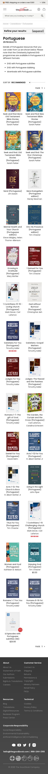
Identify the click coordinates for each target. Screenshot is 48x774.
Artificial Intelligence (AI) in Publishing (20, 737)
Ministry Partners (31, 684)
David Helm (12, 459)
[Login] (38, 9)
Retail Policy (29, 688)
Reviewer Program (11, 714)
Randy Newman (34, 199)
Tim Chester (35, 235)
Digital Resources (11, 710)
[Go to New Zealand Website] (30, 757)
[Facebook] (29, 744)
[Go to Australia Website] (24, 757)
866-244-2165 (38, 751)
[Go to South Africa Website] (36, 757)
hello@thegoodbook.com (16, 751)
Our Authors (8, 674)
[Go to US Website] (18, 757)
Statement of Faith (12, 670)
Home (5, 23)
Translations (15, 23)
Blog (5, 703)
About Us (7, 667)
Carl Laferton (14, 313)
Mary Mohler (12, 276)
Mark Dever (10, 312)
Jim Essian (12, 193)
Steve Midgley (9, 237)
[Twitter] (24, 744)
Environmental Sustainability (16, 733)
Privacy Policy (30, 707)
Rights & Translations (13, 681)
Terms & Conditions (33, 710)
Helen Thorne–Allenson (13, 239)
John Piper (34, 492)
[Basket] (44, 10)
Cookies (27, 703)
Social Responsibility (12, 730)
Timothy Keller (12, 348)
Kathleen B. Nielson (12, 569)
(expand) (38, 31)
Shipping (28, 670)
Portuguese (28, 23)
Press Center (9, 717)
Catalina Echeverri (34, 425)
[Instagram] (34, 744)
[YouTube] (19, 744)
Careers (6, 684)
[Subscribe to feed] (13, 744)
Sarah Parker (13, 124)
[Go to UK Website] (12, 757)
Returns (27, 674)
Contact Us (29, 667)
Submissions (9, 677)
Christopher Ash (34, 312)
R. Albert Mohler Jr (35, 459)
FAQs (26, 691)
